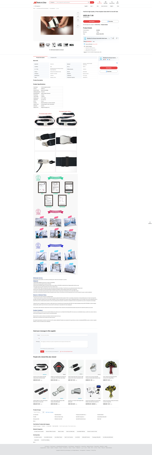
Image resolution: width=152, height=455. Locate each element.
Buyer (91, 6)
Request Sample (104, 24)
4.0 (104, 59)
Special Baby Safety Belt (101, 416)
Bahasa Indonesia (109, 447)
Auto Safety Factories (48, 437)
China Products (52, 446)
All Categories (37, 6)
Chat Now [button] (111, 21)
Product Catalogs (50, 412)
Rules (118, 6)
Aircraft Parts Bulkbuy (45, 440)
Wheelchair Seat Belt (58, 419)
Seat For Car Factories (69, 437)
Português (56, 447)
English (48, 447)
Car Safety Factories (38, 437)
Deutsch (74, 447)
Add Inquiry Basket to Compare (57, 49)
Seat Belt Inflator (100, 414)
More (34, 442)
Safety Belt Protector (86, 437)
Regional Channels (90, 446)
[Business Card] (117, 62)
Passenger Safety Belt (96, 437)
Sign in (117, 3)
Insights (106, 446)
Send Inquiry (91, 21)
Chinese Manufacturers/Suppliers (62, 446)
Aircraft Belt (77, 437)
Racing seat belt (36, 419)
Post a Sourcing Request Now (66, 351)
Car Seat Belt (35, 414)
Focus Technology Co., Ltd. (68, 450)
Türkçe (99, 447)
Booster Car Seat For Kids (92, 431)
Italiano (70, 447)
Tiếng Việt (103, 447)
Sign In (85, 52)
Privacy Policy (93, 450)
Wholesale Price (77, 446)
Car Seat (57, 8)
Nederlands (78, 447)
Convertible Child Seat (81, 431)
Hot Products (47, 446)
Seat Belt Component (80, 416)
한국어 (86, 447)
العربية (82, 447)
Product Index (96, 446)
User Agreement (82, 450)
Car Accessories (52, 8)
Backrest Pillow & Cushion (51, 431)
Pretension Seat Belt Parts (81, 414)
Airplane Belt (36, 440)
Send (42, 351)
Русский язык (65, 447)
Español (52, 447)
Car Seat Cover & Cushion (39, 431)
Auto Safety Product (58, 437)
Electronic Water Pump (59, 416)
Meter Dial (99, 419)
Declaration (88, 450)
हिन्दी (92, 447)
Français (60, 447)
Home (34, 8)
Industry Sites (83, 446)
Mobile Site (101, 446)
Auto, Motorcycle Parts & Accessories (42, 8)
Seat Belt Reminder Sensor (81, 419)
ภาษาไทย (95, 447)
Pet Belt (34, 416)
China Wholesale (71, 446)
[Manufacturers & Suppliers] (39, 2)
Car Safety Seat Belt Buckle (108, 437)
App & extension (104, 6)
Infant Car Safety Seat (70, 431)
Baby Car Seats (61, 431)
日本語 (89, 447)
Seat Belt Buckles (58, 414)
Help (97, 6)
